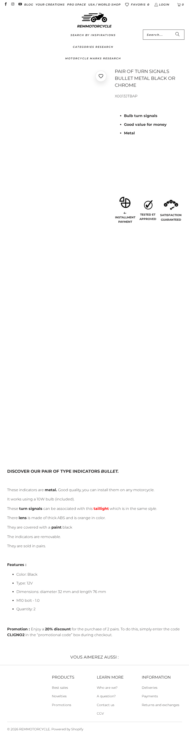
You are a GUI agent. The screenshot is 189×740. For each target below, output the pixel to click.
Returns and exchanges (160, 705)
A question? (106, 696)
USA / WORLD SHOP (104, 4)
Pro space (76, 4)
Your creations (50, 4)
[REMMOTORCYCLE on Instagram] (13, 4)
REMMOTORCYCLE (34, 729)
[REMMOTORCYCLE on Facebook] (5, 4)
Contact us (105, 705)
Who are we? (107, 688)
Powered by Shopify (67, 729)
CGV (100, 713)
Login (164, 4)
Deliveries (149, 688)
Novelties (59, 696)
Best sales (60, 688)
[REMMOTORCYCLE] (94, 21)
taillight (101, 508)
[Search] (177, 35)
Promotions (61, 705)
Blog (28, 4)
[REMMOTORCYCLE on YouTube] (20, 4)
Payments (150, 696)
